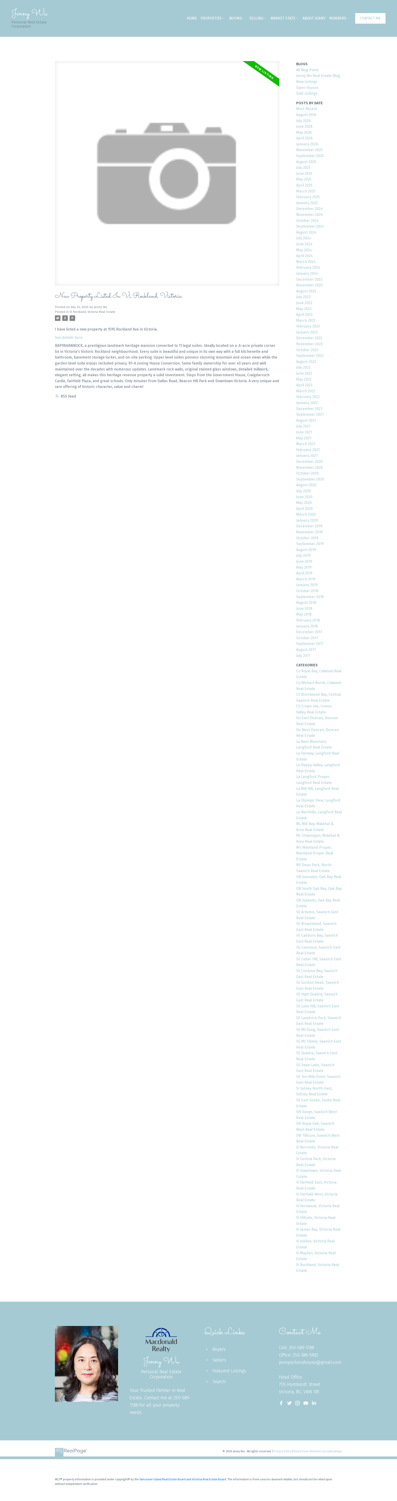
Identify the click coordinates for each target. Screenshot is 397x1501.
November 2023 (309, 285)
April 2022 (304, 385)
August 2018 (306, 602)
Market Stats (283, 18)
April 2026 (304, 138)
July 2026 (303, 121)
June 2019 (304, 561)
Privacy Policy (283, 1451)
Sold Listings (307, 93)
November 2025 (309, 150)
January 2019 (307, 585)
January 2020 (307, 520)
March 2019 (305, 579)
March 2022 (305, 391)
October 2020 (307, 473)
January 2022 (307, 403)
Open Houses (307, 87)
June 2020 (304, 497)
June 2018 (304, 608)
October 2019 (307, 538)
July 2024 (303, 238)
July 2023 (303, 297)
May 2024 (304, 250)
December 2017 (309, 632)
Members (337, 18)
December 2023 (309, 279)
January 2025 (307, 203)
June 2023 (304, 303)
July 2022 (303, 367)
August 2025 (306, 162)
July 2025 (303, 167)
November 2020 (309, 467)
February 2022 (308, 397)
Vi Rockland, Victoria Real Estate (92, 312)
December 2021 (309, 409)
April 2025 (304, 185)
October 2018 (307, 591)
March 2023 (305, 320)
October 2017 (307, 638)
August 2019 (306, 550)
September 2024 (310, 226)
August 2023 (306, 291)
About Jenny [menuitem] (314, 18)
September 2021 (309, 414)
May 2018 (304, 614)
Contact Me (370, 18)
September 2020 (310, 479)
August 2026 (306, 115)
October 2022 (307, 350)
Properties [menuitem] (211, 18)
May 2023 (304, 309)
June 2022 (304, 373)
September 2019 (310, 544)
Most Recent (306, 109)
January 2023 (307, 332)
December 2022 (309, 338)
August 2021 (306, 420)
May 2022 (304, 379)
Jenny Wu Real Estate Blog (318, 75)
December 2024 (309, 208)
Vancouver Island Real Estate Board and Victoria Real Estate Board (182, 1479)
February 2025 (308, 197)
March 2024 (306, 262)
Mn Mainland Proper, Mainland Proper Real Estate (314, 853)
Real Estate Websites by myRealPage (318, 1451)
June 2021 (304, 432)
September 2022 (310, 355)
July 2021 (303, 426)
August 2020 (306, 485)
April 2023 (304, 314)
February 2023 (308, 326)
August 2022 (306, 361)
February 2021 (308, 450)
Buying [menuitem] (235, 18)
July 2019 (303, 555)
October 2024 (307, 220)
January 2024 (307, 273)
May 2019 (304, 567)
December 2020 (309, 461)
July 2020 (303, 491)
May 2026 (304, 132)
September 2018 (310, 597)
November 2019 (309, 532)
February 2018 (308, 620)
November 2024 (309, 214)
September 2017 (309, 644)
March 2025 (305, 191)
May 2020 (304, 502)
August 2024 (306, 232)
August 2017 (306, 649)
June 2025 (304, 173)
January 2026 (307, 144)
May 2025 (304, 179)
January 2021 (307, 455)
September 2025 (310, 156)
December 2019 (309, 526)
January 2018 (307, 626)
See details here (68, 337)
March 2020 (306, 514)
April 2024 (304, 256)
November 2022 (309, 344)
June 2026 (304, 126)
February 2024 (308, 267)
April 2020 (304, 508)
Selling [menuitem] (256, 18)
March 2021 (305, 444)
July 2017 (303, 655)
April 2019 (304, 573)
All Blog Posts (307, 70)
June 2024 (304, 244)
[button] (370, 18)
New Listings (307, 81)
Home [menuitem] (192, 18)
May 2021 (303, 438)
